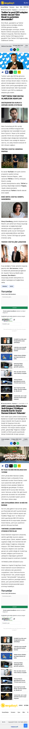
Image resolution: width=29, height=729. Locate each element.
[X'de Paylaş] (11, 72)
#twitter (5, 286)
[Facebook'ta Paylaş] (6, 72)
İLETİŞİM (26, 705)
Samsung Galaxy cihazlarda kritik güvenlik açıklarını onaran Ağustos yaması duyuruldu (20, 365)
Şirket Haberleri (22, 9)
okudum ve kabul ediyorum (14, 311)
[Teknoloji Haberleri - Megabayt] (9, 705)
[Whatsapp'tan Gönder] (15, 72)
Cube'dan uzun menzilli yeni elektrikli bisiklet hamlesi (20, 349)
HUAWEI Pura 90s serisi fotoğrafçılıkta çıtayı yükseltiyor (20, 340)
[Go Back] (25, 726)
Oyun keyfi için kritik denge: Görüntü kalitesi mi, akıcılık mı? (20, 389)
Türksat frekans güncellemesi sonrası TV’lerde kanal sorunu (19, 381)
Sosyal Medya (4, 7)
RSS (4, 722)
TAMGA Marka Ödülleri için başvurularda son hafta (20, 357)
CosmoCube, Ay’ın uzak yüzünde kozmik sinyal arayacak (20, 397)
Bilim (21, 7)
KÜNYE (21, 705)
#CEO (11, 286)
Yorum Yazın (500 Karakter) (8, 294)
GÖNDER (14, 307)
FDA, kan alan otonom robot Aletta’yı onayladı (20, 372)
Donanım (12, 7)
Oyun (17, 7)
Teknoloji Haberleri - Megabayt (9, 9)
